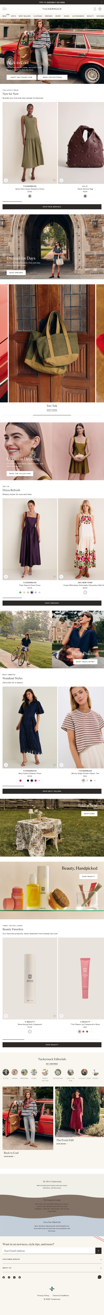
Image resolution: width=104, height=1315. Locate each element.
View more (8, 1156)
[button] (55, 181)
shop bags (52, 410)
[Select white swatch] (24, 592)
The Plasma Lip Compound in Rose (85, 1024)
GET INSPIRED (52, 1064)
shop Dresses (52, 603)
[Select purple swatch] (32, 592)
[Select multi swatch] (20, 592)
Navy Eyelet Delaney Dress (30, 773)
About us (7, 1268)
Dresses (48, 16)
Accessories (78, 16)
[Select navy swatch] (32, 781)
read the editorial (52, 77)
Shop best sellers (52, 791)
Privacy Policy (43, 1295)
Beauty (90, 16)
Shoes (66, 16)
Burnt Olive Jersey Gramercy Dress (29, 189)
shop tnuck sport (85, 662)
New (4, 16)
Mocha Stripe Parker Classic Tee (85, 773)
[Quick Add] (6, 180)
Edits (13, 16)
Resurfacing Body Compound (30, 1024)
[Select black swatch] (28, 592)
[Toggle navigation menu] (5, 9)
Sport (58, 16)
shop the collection (21, 77)
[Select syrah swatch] (85, 196)
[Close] (101, 2)
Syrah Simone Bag (85, 189)
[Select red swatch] (20, 781)
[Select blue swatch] (36, 592)
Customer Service (11, 1259)
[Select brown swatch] (83, 781)
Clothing (38, 16)
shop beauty (88, 876)
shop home (89, 814)
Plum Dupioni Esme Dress (29, 585)
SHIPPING (51, 2)
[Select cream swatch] (85, 592)
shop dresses (16, 273)
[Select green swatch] (30, 196)
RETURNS (61, 2)
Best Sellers (25, 16)
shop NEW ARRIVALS (52, 207)
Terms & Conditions (61, 1295)
